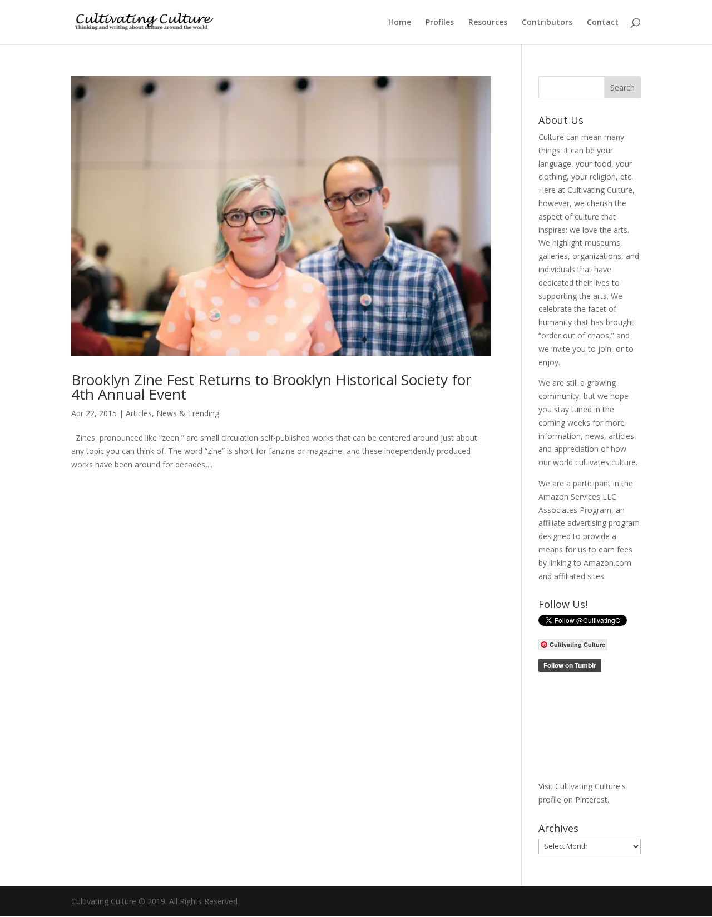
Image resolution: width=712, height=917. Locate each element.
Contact (603, 22)
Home (399, 22)
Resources (487, 22)
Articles (139, 413)
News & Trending (187, 413)
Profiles (440, 22)
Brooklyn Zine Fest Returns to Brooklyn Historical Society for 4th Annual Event (271, 387)
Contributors (547, 22)
